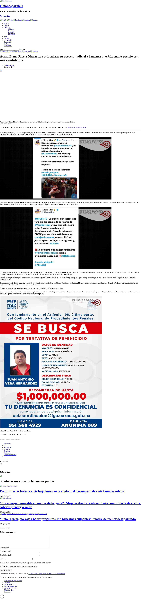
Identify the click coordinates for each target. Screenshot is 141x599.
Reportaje (11, 33)
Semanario (7, 42)
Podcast (6, 44)
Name (5, 551)
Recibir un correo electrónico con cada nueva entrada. (19, 566)
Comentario (4, 548)
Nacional (11, 31)
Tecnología (7, 40)
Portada (6, 23)
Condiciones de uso (10, 588)
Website (2, 559)
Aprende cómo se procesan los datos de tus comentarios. (46, 574)
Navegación (5, 16)
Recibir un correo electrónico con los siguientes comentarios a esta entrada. (26, 563)
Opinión (6, 25)
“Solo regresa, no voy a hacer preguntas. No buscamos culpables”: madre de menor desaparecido (68, 519)
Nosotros (7, 582)
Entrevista (11, 34)
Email (5, 555)
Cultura (6, 38)
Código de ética (9, 584)
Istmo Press (10, 65)
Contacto (7, 592)
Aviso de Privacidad (10, 586)
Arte (5, 36)
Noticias (6, 27)
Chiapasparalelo (11, 6)
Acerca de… (8, 46)
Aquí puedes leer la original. (77, 127)
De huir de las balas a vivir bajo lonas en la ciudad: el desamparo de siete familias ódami (62, 491)
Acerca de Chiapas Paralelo (13, 581)
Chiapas (11, 29)
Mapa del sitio (8, 590)
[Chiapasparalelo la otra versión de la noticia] (70, 1)
